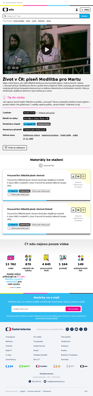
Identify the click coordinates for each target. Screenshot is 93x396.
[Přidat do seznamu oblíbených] (83, 176)
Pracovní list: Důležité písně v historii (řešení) (30, 209)
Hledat (84, 16)
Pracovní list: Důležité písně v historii (25, 175)
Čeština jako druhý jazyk (34, 129)
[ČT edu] (8, 10)
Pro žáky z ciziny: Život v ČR (36, 118)
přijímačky (41, 21)
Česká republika (18, 21)
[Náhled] (78, 176)
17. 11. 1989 (28, 138)
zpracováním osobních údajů (46, 318)
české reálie (65, 135)
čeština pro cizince (31, 135)
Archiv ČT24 (29, 112)
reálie (75, 135)
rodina (28, 21)
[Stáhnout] (73, 176)
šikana (48, 21)
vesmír (34, 21)
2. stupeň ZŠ (29, 124)
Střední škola (44, 124)
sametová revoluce (50, 135)
